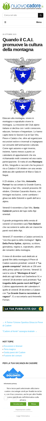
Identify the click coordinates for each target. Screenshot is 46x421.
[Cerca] (40, 15)
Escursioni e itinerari (13, 346)
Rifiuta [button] (33, 404)
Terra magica (10, 349)
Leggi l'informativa (23, 416)
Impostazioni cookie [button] (23, 410)
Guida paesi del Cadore (14, 352)
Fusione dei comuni (13, 356)
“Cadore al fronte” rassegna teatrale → (20, 331)
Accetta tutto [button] (18, 404)
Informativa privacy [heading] (10, 383)
